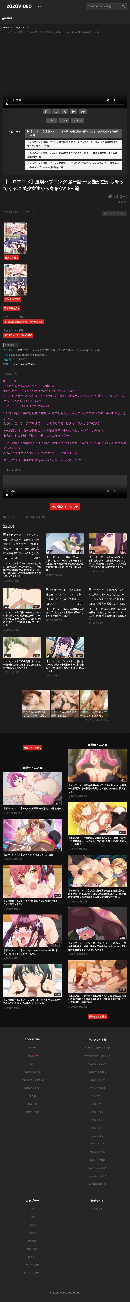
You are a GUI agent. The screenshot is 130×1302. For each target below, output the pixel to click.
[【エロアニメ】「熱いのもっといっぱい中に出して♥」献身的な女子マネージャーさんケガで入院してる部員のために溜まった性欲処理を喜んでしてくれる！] (22, 598)
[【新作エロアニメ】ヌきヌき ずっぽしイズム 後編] (32, 835)
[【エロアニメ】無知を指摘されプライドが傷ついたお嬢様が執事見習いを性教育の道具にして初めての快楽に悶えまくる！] (97, 765)
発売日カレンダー (32, 1088)
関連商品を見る (12, 308)
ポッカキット (97, 1096)
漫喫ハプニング (25, 350)
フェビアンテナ (97, 1080)
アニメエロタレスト (97, 1063)
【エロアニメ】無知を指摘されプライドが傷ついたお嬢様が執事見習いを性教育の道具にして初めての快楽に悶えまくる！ (97, 788)
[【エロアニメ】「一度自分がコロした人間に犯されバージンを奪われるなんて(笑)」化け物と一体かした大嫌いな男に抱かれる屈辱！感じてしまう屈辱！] (65, 543)
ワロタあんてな (97, 1152)
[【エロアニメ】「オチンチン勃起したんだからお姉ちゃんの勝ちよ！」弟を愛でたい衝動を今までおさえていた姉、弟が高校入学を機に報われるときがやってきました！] (22, 546)
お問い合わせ (32, 1112)
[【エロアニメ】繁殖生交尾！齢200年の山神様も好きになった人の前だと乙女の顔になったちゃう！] (22, 647)
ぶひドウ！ (97, 1104)
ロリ (25, 517)
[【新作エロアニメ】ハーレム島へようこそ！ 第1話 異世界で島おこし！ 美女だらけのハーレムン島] (32, 980)
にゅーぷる (97, 1112)
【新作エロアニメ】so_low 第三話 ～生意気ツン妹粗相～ (32, 808)
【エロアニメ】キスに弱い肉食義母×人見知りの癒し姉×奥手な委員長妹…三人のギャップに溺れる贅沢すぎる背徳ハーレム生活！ (97, 841)
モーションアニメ (32, 1273)
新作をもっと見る (97, 1016)
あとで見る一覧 (32, 1072)
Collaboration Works (23, 364)
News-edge (97, 1136)
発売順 (32, 1096)
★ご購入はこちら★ (65, 506)
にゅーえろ (97, 1128)
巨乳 (31, 517)
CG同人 (32, 1233)
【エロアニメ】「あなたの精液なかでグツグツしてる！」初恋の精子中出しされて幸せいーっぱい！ (65, 612)
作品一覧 (32, 1104)
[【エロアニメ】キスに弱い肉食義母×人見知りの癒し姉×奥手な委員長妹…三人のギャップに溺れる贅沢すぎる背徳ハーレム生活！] (97, 818)
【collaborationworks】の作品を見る (23, 322)
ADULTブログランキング (97, 1047)
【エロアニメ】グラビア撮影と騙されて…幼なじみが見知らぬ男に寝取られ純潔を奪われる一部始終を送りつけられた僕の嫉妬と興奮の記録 (97, 999)
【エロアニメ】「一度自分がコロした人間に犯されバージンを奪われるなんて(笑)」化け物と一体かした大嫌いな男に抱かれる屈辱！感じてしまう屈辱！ (65, 563)
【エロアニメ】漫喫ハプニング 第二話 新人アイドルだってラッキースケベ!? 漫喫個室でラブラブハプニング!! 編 (72, 144)
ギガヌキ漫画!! (97, 1088)
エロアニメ (28, 212)
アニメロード (97, 1144)
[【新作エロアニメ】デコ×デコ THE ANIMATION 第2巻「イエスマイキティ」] (32, 881)
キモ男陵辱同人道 (97, 1184)
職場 (44, 517)
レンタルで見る (12, 299)
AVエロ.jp (98, 1208)
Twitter (32, 1047)
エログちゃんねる (97, 1072)
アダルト (31, 1055)
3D (32, 1216)
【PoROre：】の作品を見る (18, 335)
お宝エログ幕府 (97, 1160)
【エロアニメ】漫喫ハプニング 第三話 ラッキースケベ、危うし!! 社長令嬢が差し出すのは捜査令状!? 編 (72, 154)
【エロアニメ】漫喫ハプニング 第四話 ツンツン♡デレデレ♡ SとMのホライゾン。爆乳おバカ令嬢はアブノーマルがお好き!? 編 (73, 165)
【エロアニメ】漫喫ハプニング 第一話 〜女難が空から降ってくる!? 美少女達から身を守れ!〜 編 (72, 133)
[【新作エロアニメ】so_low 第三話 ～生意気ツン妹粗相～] (32, 788)
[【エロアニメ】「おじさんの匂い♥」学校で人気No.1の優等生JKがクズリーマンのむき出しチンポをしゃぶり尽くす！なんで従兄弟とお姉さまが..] (108, 543)
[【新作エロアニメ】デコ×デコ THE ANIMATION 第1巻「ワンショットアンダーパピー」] (32, 930)
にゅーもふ (97, 1120)
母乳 (38, 517)
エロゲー (32, 1257)
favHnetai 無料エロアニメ (97, 1055)
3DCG (32, 1225)
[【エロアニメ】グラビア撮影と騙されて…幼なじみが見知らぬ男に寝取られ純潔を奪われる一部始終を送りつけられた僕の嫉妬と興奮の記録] (97, 976)
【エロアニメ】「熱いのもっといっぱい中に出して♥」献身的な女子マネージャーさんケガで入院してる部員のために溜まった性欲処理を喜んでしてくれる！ (22, 618)
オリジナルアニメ (32, 1265)
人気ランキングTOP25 (32, 1080)
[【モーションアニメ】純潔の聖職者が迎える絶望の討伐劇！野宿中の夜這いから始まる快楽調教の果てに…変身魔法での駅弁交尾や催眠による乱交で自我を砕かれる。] (97, 871)
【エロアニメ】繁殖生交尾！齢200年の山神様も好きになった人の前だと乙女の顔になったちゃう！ (22, 664)
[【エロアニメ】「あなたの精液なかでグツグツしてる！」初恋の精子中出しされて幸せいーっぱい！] (65, 597)
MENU (8, 18)
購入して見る (11, 257)
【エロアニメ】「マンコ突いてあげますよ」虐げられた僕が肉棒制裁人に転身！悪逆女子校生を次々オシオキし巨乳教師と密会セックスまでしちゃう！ (97, 946)
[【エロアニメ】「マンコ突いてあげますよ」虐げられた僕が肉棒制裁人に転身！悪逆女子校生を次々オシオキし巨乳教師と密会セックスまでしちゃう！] (97, 923)
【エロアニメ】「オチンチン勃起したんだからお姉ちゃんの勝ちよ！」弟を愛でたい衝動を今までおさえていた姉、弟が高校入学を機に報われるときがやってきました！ (22, 569)
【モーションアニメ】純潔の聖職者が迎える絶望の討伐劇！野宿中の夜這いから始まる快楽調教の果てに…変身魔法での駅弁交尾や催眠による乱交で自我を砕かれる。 (97, 893)
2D (32, 1208)
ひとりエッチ (15, 517)
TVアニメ (32, 1241)
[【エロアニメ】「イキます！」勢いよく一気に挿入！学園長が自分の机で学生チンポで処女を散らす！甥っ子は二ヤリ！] (65, 647)
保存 (83, 112)
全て (32, 1063)
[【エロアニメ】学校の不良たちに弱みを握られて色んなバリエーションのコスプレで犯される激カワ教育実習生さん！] (108, 597)
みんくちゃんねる (97, 1168)
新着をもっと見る (32, 747)
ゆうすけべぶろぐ (97, 1176)
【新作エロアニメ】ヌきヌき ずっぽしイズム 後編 (28, 854)
